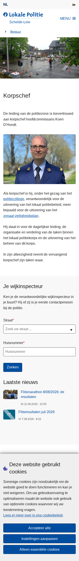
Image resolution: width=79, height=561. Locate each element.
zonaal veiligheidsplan (20, 216)
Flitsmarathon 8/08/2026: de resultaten (42, 394)
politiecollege (13, 199)
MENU (65, 18)
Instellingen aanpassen (40, 539)
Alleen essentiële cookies (39, 549)
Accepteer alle (39, 528)
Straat (8, 320)
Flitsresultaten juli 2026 (36, 412)
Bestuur (15, 31)
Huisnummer (13, 343)
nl (5, 4)
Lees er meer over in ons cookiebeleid (33, 515)
